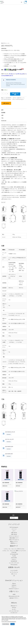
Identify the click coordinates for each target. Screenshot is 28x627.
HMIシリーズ (14, 573)
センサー (14, 609)
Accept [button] (12, 624)
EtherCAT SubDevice (7, 99)
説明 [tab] (2, 109)
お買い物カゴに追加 (15, 94)
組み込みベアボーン (14, 598)
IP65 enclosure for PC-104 (14, 596)
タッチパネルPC (14, 570)
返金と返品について (14, 537)
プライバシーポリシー (14, 536)
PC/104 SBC (14, 552)
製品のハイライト (14, 541)
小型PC (14, 594)
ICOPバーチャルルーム (14, 539)
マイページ (14, 529)
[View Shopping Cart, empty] (25, 2)
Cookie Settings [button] (6, 624)
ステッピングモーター (14, 611)
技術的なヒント (14, 543)
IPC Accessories (14, 564)
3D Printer (14, 607)
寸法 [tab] (2, 118)
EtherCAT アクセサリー (14, 588)
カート (14, 530)
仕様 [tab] (2, 115)
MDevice (14, 583)
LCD (14, 575)
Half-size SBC (14, 557)
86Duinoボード (14, 605)
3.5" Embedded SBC (14, 554)
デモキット (14, 586)
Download (8, 434)
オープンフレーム (14, 572)
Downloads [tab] (3, 120)
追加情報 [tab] (3, 112)
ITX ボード (14, 559)
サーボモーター (14, 612)
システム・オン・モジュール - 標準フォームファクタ (14, 550)
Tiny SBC (14, 555)
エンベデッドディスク (14, 562)
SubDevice (14, 585)
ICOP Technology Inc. (20, 99)
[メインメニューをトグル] (21, 2)
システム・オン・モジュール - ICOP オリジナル (14, 548)
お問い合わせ (6, 103)
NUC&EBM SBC (14, 561)
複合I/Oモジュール (5, 43)
